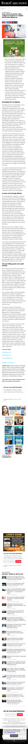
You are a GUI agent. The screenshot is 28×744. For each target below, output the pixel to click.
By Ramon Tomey (15, 641)
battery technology (20, 365)
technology (19, 376)
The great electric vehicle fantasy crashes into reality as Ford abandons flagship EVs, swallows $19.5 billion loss (16, 619)
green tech (9, 370)
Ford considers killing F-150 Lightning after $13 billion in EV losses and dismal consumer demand (16, 670)
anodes (12, 365)
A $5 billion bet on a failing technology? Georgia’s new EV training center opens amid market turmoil (16, 663)
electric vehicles (6, 367)
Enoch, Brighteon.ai (7, 358)
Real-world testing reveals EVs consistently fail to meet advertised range (15, 633)
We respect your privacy (19, 722)
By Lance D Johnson (15, 601)
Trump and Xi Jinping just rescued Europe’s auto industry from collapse (15, 695)
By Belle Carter (14, 653)
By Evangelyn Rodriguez (16, 646)
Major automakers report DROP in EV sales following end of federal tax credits (15, 689)
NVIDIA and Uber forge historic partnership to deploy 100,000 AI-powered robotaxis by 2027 (15, 702)
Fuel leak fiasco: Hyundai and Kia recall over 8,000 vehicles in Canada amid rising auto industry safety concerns (16, 651)
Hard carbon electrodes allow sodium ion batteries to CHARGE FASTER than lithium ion (15, 598)
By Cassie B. (14, 608)
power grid (21, 372)
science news (21, 374)
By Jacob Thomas (15, 580)
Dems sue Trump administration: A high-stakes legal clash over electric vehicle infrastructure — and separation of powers (16, 591)
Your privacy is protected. (8, 399)
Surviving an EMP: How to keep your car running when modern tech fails (16, 644)
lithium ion (5, 372)
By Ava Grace (14, 659)
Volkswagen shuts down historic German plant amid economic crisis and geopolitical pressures (16, 626)
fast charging (20, 369)
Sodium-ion (5, 376)
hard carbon (15, 370)
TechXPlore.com (6, 352)
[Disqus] (14, 477)
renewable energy (7, 374)
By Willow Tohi (14, 594)
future (3, 370)
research (14, 374)
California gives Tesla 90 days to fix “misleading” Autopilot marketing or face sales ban (16, 605)
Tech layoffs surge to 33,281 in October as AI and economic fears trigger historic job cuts (16, 677)
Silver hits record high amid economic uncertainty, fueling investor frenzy (15, 584)
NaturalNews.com (6, 355)
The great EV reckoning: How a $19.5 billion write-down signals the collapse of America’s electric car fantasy (16, 578)
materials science (13, 372)
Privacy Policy (11, 732)
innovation (22, 370)
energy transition (11, 369)
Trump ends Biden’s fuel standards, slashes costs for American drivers (15, 639)
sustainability (12, 376)
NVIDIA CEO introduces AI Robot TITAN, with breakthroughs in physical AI (16, 683)
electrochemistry (15, 367)
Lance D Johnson (11, 19)
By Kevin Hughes (15, 586)
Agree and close (14, 735)
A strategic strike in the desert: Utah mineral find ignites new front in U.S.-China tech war (15, 612)
